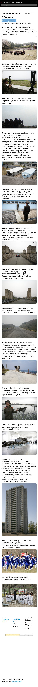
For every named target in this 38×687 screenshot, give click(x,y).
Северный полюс (5, 620)
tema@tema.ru (17, 681)
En (36, 2)
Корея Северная (17, 2)
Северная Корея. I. (16, 621)
